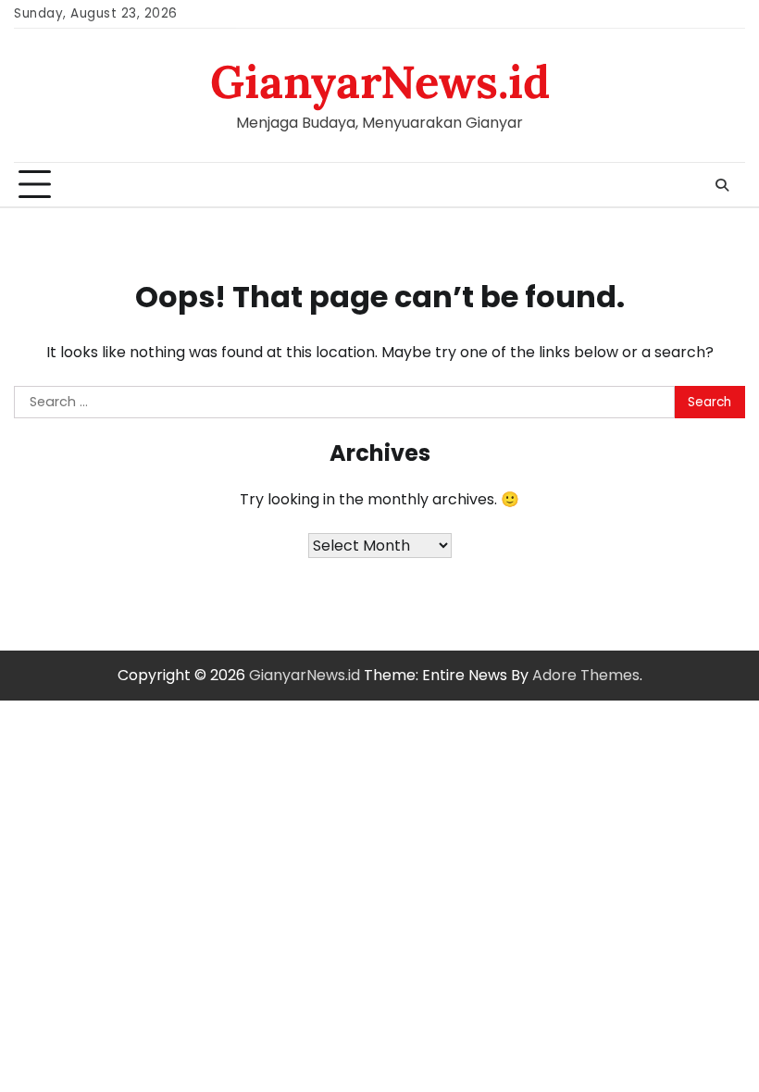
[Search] (722, 185)
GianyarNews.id (380, 81)
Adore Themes (586, 675)
